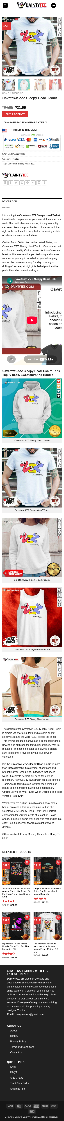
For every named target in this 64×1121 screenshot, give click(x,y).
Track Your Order (19, 1083)
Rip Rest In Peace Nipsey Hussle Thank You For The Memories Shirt (15, 946)
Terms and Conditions (22, 1047)
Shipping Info (17, 1088)
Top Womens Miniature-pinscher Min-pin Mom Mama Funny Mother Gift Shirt (46, 948)
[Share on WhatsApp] (5, 182)
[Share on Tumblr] (44, 182)
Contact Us (16, 1052)
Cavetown (12, 164)
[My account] (60, 5)
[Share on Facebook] (10, 182)
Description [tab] (9, 201)
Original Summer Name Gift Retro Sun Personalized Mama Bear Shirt (47, 891)
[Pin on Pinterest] (27, 182)
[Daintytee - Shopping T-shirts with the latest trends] (32, 5)
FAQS (13, 1072)
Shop (13, 1067)
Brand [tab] (5, 207)
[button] (5, 5)
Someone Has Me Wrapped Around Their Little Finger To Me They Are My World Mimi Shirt (16, 892)
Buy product (15, 114)
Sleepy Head (24, 164)
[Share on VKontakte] (33, 182)
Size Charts (16, 1077)
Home (5, 93)
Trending (17, 93)
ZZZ (32, 164)
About (13, 1030)
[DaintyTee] (15, 175)
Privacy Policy (18, 1041)
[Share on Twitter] (16, 182)
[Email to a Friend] (22, 182)
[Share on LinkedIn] (38, 182)
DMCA (14, 1036)
